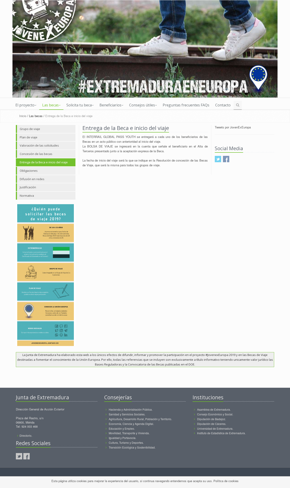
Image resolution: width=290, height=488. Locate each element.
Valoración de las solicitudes (39, 145)
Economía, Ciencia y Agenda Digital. (131, 424)
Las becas (50, 105)
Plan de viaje (28, 137)
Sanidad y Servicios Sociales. (127, 414)
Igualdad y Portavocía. (122, 438)
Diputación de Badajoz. (211, 419)
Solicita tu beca (79, 105)
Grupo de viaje (30, 129)
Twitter (19, 456)
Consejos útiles (142, 105)
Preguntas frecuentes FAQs (186, 105)
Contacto (223, 105)
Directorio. (25, 435)
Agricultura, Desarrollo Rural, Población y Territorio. (140, 419)
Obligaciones (29, 171)
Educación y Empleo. (122, 428)
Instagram (34, 456)
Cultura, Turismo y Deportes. (126, 442)
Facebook (26, 456)
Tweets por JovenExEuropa (233, 127)
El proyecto (24, 105)
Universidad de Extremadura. (215, 428)
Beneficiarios (110, 105)
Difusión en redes (32, 179)
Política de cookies (226, 481)
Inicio (22, 116)
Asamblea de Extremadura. (214, 409)
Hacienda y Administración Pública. (130, 409)
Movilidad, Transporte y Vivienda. (129, 433)
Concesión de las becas (36, 154)
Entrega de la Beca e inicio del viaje (44, 162)
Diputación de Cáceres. (211, 424)
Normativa (27, 196)
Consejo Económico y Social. (215, 414)
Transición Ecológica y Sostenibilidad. (132, 447)
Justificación (28, 187)
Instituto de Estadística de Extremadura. (221, 433)
